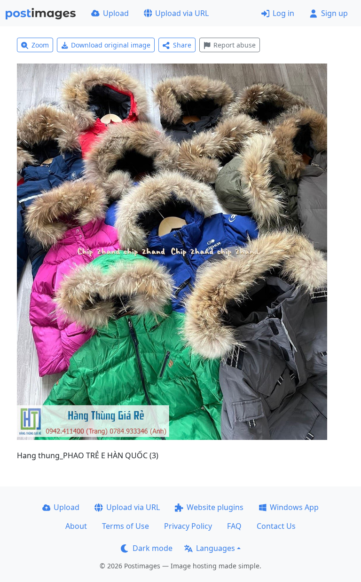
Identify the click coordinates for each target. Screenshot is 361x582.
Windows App (294, 507)
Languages (215, 548)
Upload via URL (182, 13)
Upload (116, 13)
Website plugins (215, 507)
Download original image (110, 44)
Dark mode (153, 548)
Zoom (40, 44)
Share (182, 44)
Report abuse (234, 44)
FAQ (234, 526)
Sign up (334, 13)
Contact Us (276, 526)
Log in (283, 13)
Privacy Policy (188, 526)
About (76, 526)
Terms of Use (125, 526)
